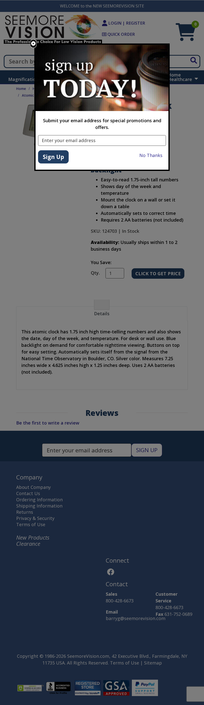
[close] (33, 43)
